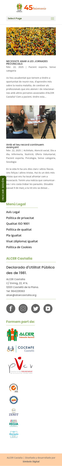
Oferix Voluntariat (45, 154)
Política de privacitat (20, 218)
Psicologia (30, 158)
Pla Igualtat (13, 235)
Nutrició (29, 154)
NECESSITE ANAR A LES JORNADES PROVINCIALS (27, 62)
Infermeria (17, 154)
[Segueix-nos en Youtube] (47, 312)
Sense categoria (46, 158)
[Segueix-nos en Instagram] (23, 312)
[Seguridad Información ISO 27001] (13, 415)
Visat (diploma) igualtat (22, 241)
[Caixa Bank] (13, 426)
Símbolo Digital (31, 461)
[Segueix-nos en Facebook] (10, 312)
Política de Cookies (19, 247)
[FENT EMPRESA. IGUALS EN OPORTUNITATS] (13, 403)
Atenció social (41, 150)
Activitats (28, 150)
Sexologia (11, 161)
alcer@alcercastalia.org (21, 295)
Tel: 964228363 (15, 291)
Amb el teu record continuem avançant (25, 146)
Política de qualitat (19, 229)
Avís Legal (13, 212)
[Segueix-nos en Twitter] (35, 312)
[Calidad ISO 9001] (13, 391)
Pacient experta (38, 66)
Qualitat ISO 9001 (18, 223)
